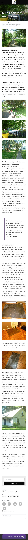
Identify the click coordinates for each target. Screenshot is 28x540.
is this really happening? (9, 492)
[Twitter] (9, 504)
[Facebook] (4, 504)
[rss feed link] (4, 508)
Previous (4, 490)
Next (3, 494)
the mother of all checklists (10, 496)
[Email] (20, 504)
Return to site (6, 500)
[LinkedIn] (15, 504)
